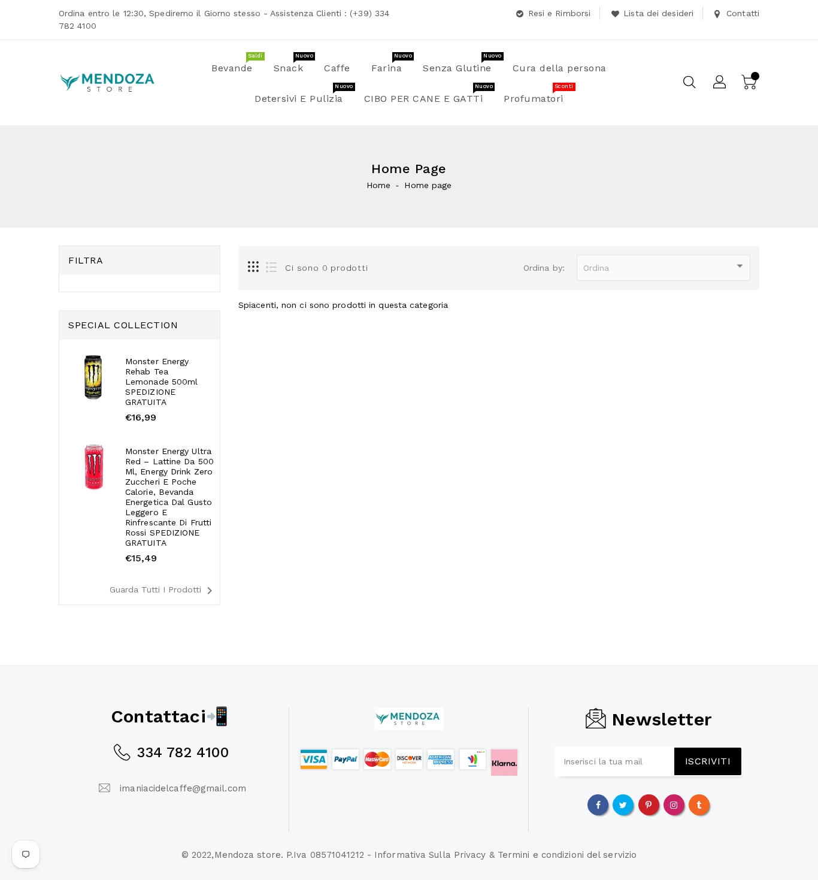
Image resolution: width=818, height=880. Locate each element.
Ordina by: (544, 268)
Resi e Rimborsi (559, 13)
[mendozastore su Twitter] (623, 804)
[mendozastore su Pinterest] (649, 804)
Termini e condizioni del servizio (567, 854)
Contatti (742, 13)
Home (378, 185)
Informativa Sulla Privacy (430, 854)
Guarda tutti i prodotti (163, 590)
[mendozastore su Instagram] (673, 804)
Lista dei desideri (658, 13)
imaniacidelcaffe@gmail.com (183, 788)
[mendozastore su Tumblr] (698, 804)
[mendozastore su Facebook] (598, 804)
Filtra (85, 260)
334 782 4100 (182, 752)
